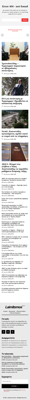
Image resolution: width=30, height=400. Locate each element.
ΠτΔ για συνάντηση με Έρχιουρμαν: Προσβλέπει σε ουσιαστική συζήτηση (15, 101)
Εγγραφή (14, 386)
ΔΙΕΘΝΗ (3, 372)
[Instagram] (8, 332)
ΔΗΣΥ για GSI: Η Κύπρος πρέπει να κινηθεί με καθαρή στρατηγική (14, 269)
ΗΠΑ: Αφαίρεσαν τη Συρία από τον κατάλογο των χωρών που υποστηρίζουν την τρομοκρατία (15, 238)
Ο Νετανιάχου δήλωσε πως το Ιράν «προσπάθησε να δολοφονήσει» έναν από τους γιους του (15, 255)
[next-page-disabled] (27, 35)
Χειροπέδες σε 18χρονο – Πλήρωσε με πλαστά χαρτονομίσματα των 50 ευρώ (13, 230)
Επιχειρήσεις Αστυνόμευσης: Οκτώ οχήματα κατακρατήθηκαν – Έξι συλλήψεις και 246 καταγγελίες (14, 246)
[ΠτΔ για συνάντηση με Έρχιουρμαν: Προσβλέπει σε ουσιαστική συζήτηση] (15, 86)
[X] (12, 332)
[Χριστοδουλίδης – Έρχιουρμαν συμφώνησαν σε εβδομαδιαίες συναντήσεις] (15, 51)
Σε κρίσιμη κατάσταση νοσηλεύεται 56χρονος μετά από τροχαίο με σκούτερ (15, 289)
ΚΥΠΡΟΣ (3, 359)
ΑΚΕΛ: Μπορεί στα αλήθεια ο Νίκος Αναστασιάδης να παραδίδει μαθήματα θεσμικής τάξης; (15, 168)
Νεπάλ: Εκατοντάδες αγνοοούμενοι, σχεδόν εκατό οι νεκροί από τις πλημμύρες (15, 133)
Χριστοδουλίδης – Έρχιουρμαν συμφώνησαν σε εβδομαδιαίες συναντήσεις (14, 67)
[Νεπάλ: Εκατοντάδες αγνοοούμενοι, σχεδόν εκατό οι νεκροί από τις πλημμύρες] (15, 119)
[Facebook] (3, 332)
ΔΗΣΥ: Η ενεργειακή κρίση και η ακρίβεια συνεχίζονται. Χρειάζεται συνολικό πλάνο (14, 179)
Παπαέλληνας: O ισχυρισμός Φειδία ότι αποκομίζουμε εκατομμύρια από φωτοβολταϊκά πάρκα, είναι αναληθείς (13, 223)
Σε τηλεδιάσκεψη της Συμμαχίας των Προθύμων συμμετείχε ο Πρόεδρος (12, 262)
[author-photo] (3, 74)
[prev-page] (2, 35)
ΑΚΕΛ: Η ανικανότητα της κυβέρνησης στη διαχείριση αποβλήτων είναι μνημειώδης (14, 275)
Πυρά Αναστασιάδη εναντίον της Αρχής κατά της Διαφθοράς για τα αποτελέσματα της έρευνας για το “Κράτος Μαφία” (15, 215)
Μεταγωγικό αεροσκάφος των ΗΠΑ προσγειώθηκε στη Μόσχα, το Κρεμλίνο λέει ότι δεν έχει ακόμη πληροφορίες (14, 207)
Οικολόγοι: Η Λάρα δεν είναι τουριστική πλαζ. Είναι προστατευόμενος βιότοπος (13, 282)
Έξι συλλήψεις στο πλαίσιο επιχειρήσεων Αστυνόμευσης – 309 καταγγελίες (14, 192)
